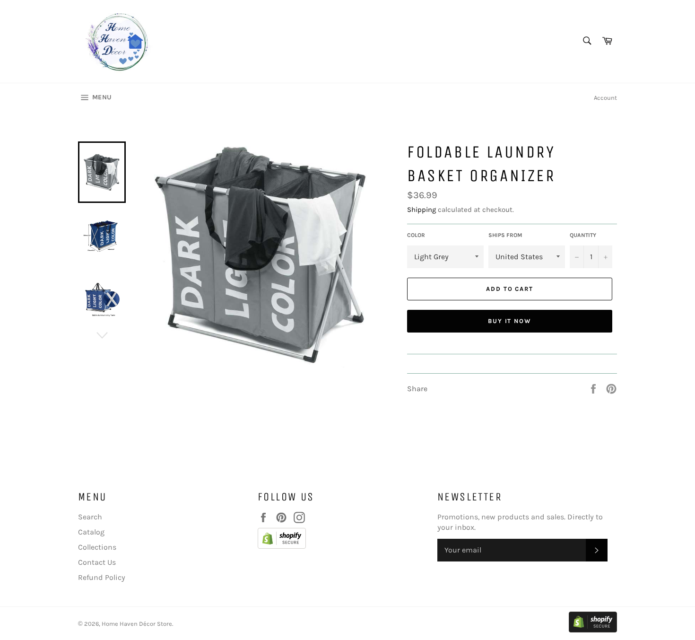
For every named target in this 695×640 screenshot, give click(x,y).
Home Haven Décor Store (137, 623)
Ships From (505, 235)
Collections (97, 547)
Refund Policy (101, 577)
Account (605, 97)
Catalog (91, 531)
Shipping (421, 209)
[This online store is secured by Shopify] (343, 540)
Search (90, 516)
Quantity (583, 235)
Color (416, 235)
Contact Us (97, 562)
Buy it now (510, 320)
